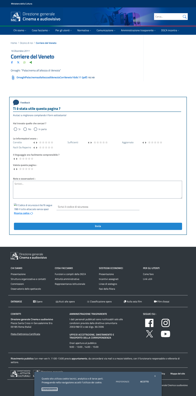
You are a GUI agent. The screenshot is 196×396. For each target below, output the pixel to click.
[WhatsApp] (24, 62)
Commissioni (17, 284)
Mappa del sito (177, 373)
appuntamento (79, 358)
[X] (18, 62)
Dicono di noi (26, 43)
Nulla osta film (134, 301)
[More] (30, 62)
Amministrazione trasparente (137, 30)
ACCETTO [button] (144, 381)
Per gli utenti (62, 30)
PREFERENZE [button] (122, 381)
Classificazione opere (100, 301)
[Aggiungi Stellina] (36, 142)
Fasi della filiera (107, 289)
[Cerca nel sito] (185, 17)
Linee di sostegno (108, 284)
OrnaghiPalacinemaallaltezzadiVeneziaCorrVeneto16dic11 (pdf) (52, 77)
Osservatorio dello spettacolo (26, 289)
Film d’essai (163, 301)
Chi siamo (18, 30)
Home (14, 43)
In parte (43, 129)
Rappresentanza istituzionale (70, 284)
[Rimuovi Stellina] (34, 142)
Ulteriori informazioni (49, 389)
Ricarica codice (22, 213)
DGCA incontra (169, 30)
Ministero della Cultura (21, 3)
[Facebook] (11, 62)
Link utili (147, 279)
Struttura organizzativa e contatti (28, 279)
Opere (39, 301)
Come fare (148, 274)
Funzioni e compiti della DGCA (70, 274)
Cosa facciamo (40, 30)
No (29, 129)
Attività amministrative (67, 279)
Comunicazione (105, 30)
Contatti (16, 314)
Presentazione (18, 274)
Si (20, 129)
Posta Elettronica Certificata (25, 334)
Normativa (83, 30)
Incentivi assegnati (109, 279)
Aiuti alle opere (66, 301)
